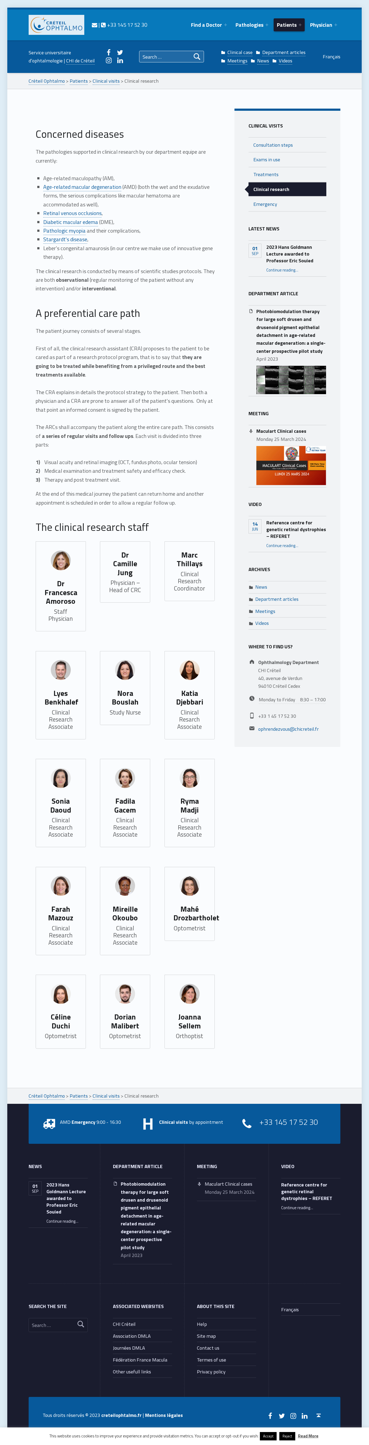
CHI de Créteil (80, 60)
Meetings (237, 60)
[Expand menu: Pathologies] (267, 25)
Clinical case (240, 52)
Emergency (265, 204)
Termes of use (211, 1359)
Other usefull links (132, 1371)
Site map (206, 1336)
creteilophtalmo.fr (121, 1415)
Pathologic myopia (64, 230)
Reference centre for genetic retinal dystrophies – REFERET (296, 529)
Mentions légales (164, 1415)
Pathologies (249, 25)
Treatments (266, 174)
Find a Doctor (206, 25)
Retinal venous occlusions (72, 213)
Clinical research (271, 189)
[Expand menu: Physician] (335, 25)
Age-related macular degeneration (82, 187)
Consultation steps (273, 145)
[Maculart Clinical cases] (291, 465)
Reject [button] (287, 1436)
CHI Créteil (124, 1324)
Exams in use (266, 159)
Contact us (208, 1348)
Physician (321, 25)
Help (202, 1324)
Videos (285, 60)
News (263, 60)
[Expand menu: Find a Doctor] (225, 25)
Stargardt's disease (65, 239)
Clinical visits (266, 125)
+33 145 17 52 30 (126, 25)
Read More (308, 1436)
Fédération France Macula (140, 1359)
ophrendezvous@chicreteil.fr (288, 729)
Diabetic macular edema (70, 222)
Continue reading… (282, 270)
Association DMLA (132, 1336)
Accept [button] (268, 1436)
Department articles (284, 52)
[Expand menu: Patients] (300, 25)
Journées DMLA (129, 1348)
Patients (287, 25)
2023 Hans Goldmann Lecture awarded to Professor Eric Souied (289, 253)
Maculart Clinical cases (281, 431)
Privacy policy (211, 1371)
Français (331, 56)
